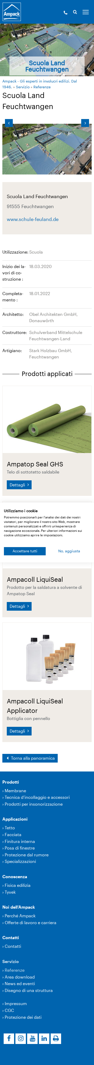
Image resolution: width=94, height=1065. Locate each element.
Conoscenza (14, 876)
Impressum (16, 1003)
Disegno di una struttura (29, 990)
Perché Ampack (20, 915)
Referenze (42, 87)
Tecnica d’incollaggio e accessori (37, 797)
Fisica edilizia (18, 885)
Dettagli (18, 484)
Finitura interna (20, 841)
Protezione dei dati (23, 1017)
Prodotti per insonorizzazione (34, 803)
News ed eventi (20, 983)
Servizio (23, 87)
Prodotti (10, 781)
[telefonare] (65, 13)
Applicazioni (15, 818)
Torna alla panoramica (32, 757)
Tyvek (10, 891)
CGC (9, 1010)
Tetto (10, 827)
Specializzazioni (20, 861)
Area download (20, 976)
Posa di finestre (20, 847)
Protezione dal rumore (27, 854)
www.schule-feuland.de (32, 219)
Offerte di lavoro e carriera (30, 922)
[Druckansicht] (56, 1038)
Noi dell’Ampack (18, 906)
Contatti (10, 937)
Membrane (15, 790)
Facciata (13, 834)
